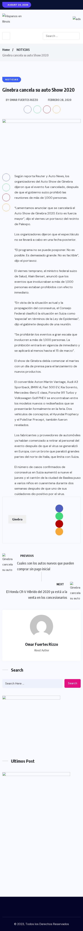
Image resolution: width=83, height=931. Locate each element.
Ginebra (17, 519)
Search (72, 683)
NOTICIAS (23, 50)
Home (6, 50)
